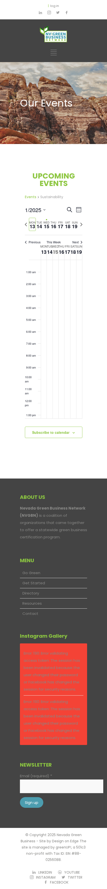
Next (75, 242)
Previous (35, 242)
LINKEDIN (45, 872)
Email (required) (36, 775)
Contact (30, 613)
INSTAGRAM (45, 877)
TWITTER (75, 877)
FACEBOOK (59, 882)
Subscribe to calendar (50, 432)
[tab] (32, 224)
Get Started (33, 583)
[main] (53, 311)
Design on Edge (65, 841)
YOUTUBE (72, 872)
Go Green (31, 572)
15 (55, 252)
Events (30, 197)
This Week (54, 242)
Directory (30, 593)
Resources (32, 603)
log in (54, 5)
